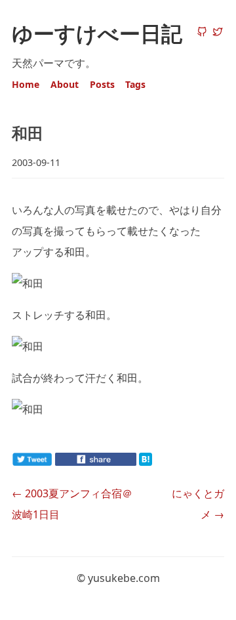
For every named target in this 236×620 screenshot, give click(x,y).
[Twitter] (217, 33)
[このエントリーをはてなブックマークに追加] (166, 462)
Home (25, 84)
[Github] (201, 33)
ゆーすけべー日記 (97, 33)
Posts (102, 84)
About (64, 84)
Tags (135, 84)
